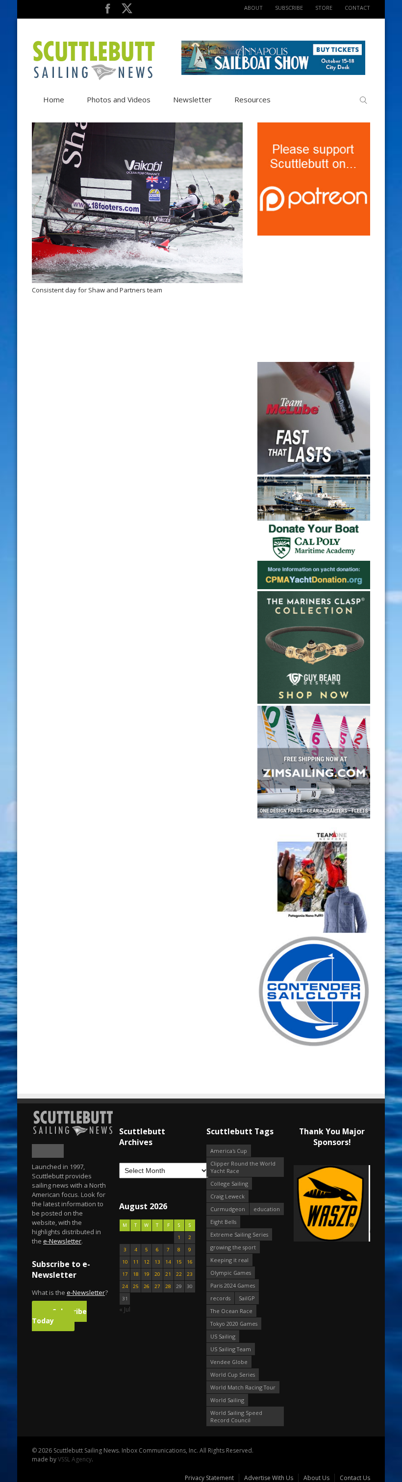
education (266, 1209)
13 (157, 1262)
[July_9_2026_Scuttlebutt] (313, 587)
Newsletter (192, 99)
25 (136, 1286)
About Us (316, 1478)
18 (136, 1274)
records (220, 1298)
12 (147, 1262)
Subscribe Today (59, 1316)
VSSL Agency (75, 1459)
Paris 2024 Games (232, 1285)
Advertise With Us (268, 1478)
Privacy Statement (209, 1478)
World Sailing (227, 1400)
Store (323, 7)
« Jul (124, 1309)
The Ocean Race (231, 1311)
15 (179, 1262)
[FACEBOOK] (107, 10)
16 (190, 1262)
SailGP (247, 1298)
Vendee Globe (229, 1361)
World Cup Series (232, 1374)
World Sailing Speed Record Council (236, 1416)
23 (190, 1274)
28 (168, 1286)
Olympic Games (230, 1272)
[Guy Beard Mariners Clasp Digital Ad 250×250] (313, 701)
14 (168, 1262)
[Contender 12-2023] (313, 1045)
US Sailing (222, 1336)
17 (125, 1274)
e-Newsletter (62, 1241)
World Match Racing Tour (243, 1387)
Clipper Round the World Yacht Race (243, 1167)
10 (125, 1262)
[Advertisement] (318, 299)
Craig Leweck (227, 1196)
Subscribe (289, 7)
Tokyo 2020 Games (233, 1323)
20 (157, 1274)
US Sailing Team (230, 1349)
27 (157, 1286)
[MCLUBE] (313, 472)
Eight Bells (223, 1221)
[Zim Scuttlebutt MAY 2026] (313, 816)
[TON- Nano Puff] (313, 931)
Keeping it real (229, 1260)
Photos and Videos (119, 99)
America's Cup (228, 1150)
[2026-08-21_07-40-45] (273, 73)
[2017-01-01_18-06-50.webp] (332, 1204)
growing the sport (233, 1247)
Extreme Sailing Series (239, 1234)
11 (136, 1262)
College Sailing (229, 1183)
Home (53, 99)
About (253, 7)
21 (168, 1274)
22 (179, 1274)
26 (147, 1286)
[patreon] (313, 233)
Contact (357, 7)
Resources (252, 99)
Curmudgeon (227, 1209)
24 (125, 1286)
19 (147, 1274)
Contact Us (355, 1478)
